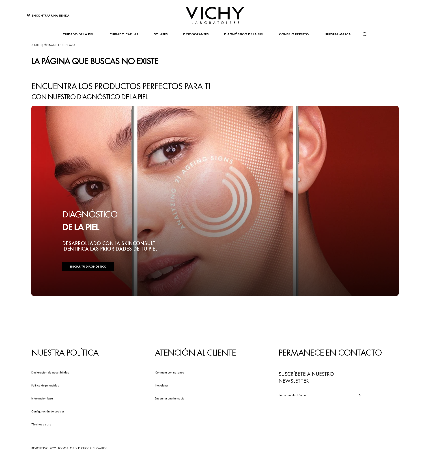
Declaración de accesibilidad (50, 372)
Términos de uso (41, 424)
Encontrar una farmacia (170, 398)
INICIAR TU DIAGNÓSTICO (88, 266)
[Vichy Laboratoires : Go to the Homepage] (215, 15)
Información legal (42, 398)
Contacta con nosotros (169, 372)
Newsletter (161, 385)
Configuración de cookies (47, 411)
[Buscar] (364, 34)
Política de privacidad (45, 385)
